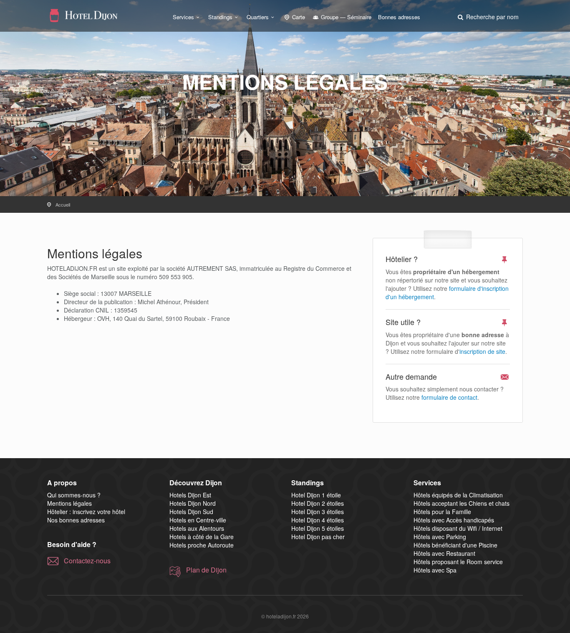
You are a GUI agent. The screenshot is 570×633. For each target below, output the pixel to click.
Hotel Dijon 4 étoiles (317, 520)
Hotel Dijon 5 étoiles (317, 528)
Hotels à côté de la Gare (201, 536)
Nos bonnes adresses (76, 520)
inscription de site (482, 351)
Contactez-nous (87, 561)
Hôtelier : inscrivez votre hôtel (86, 511)
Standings (220, 17)
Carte (297, 17)
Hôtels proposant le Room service (458, 561)
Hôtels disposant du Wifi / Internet (458, 528)
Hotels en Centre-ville (197, 520)
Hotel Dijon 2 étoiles (317, 503)
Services (183, 17)
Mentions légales (69, 503)
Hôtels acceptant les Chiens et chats (461, 503)
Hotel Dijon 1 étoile (316, 495)
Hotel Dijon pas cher (318, 536)
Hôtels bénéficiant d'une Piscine (455, 545)
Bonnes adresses (399, 17)
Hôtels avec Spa (435, 570)
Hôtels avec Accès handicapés (454, 520)
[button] (487, 17)
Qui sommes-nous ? (74, 495)
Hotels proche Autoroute (201, 545)
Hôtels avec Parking (440, 536)
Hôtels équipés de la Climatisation (458, 495)
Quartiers (258, 17)
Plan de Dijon (206, 570)
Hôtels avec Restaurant (444, 553)
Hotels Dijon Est (190, 495)
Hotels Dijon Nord (192, 503)
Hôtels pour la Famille (442, 511)
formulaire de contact (449, 397)
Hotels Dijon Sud (191, 511)
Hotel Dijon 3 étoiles (317, 511)
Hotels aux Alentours (196, 528)
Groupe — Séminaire (345, 17)
